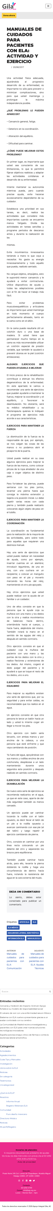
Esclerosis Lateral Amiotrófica (23, 933)
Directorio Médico (8, 1118)
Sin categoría (6, 1076)
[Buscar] (50, 991)
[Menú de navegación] (48, 6)
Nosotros (4, 1097)
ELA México (13, 928)
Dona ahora (9, 15)
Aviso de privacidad (26, 1162)
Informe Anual (13, 1101)
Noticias (3, 1072)
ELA (34, 922)
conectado (14, 901)
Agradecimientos (8, 1055)
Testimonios (5, 1081)
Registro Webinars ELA (16, 1106)
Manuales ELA (34, 938)
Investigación (6, 1064)
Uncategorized (7, 1085)
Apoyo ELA (24, 922)
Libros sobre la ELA (9, 1068)
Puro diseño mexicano (16, 1114)
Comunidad (5, 1110)
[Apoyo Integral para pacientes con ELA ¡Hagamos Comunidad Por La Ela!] (9, 6)
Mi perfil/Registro (8, 1127)
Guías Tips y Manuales (10, 1059)
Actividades (5, 1051)
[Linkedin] (26, 1181)
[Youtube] (30, 1181)
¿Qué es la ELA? (7, 1093)
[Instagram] (19, 1181)
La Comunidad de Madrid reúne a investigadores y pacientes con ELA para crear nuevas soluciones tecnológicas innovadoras (23, 1027)
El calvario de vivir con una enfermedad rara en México (25, 1013)
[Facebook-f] (23, 1181)
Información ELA (16, 938)
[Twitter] (34, 1181)
